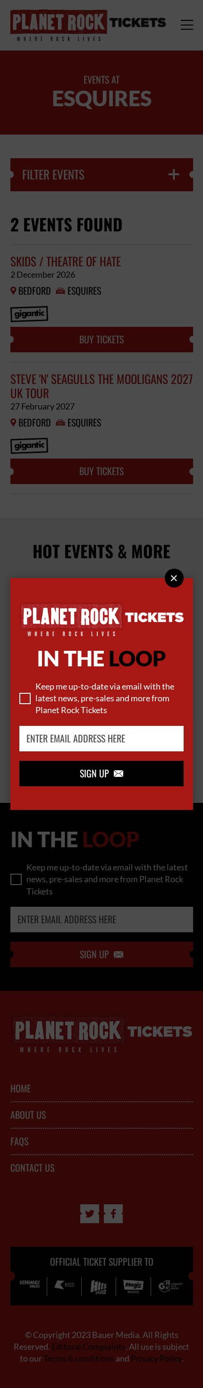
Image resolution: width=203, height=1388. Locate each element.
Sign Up (101, 773)
